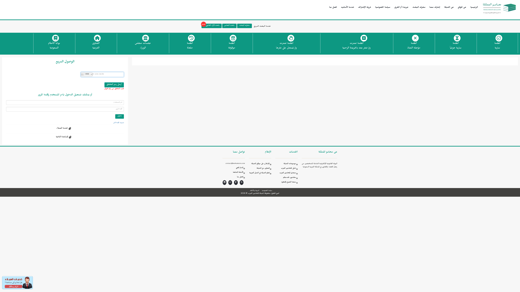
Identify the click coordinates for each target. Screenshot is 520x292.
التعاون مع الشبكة (263, 168)
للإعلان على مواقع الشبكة (260, 164)
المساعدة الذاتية (62, 137)
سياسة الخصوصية (382, 7)
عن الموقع (462, 7)
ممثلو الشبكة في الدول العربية (259, 173)
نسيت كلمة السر (118, 123)
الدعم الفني (239, 168)
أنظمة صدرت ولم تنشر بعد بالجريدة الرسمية (356, 46)
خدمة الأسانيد (347, 7)
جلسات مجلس (143, 46)
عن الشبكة (449, 7)
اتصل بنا (333, 7)
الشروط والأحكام (254, 191)
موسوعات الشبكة (290, 164)
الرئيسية (474, 7)
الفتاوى (96, 46)
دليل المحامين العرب (288, 168)
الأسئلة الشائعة (238, 172)
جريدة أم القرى (401, 7)
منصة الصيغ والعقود (288, 182)
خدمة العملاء (62, 128)
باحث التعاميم (229, 25)
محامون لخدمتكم (289, 178)
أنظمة (497, 46)
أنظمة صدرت (286, 46)
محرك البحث (418, 7)
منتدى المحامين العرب (288, 173)
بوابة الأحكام (54, 46)
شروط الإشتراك (364, 7)
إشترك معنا (435, 7)
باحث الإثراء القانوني (213, 25)
